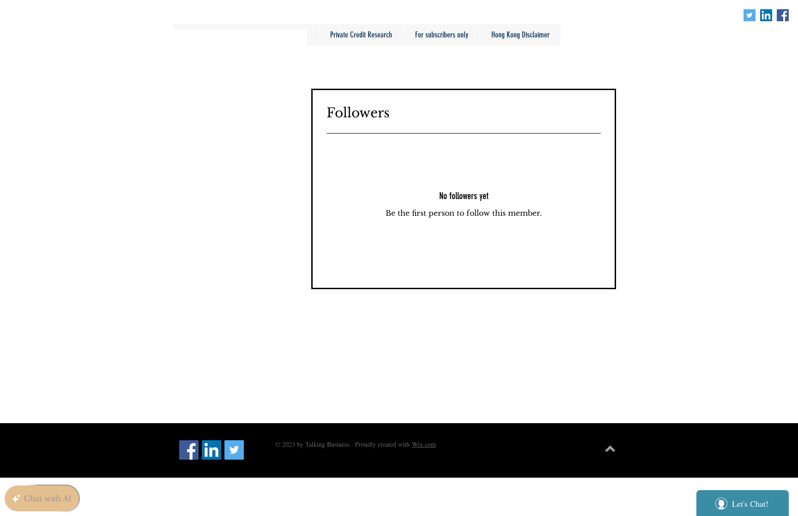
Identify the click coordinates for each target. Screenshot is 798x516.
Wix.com (424, 444)
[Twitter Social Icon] (750, 15)
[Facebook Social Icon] (783, 15)
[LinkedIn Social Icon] (766, 15)
